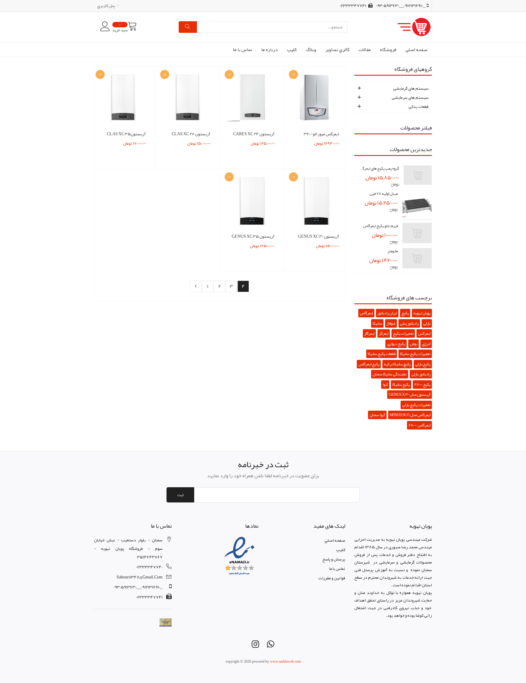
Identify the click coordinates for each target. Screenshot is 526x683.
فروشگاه (388, 49)
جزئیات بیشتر (316, 148)
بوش (413, 344)
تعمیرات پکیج (403, 333)
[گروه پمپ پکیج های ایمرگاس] (418, 175)
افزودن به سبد (316, 139)
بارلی (426, 323)
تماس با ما (242, 49)
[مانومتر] (417, 258)
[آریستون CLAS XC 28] (187, 98)
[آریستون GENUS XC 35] (252, 201)
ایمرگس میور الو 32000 (321, 134)
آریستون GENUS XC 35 (253, 236)
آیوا (385, 384)
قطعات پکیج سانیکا (381, 354)
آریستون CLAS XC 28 (191, 134)
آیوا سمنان (377, 415)
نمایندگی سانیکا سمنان (390, 374)
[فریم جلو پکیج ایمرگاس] (417, 233)
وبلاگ (311, 49)
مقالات (365, 49)
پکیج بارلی (422, 364)
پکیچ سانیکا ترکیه (397, 364)
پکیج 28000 (422, 384)
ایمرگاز (369, 333)
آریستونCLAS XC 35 (126, 134)
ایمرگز (383, 333)
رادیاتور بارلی (420, 374)
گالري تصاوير (337, 49)
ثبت (180, 495)
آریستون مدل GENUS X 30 (409, 394)
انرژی (426, 344)
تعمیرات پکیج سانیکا (415, 354)
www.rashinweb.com (285, 661)
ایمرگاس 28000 (419, 425)
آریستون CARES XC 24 (254, 134)
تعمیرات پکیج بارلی (416, 405)
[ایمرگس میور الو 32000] (316, 98)
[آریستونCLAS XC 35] (123, 98)
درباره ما (269, 49)
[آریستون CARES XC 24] (252, 98)
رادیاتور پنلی (409, 323)
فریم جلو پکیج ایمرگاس (380, 226)
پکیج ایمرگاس (368, 364)
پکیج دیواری (396, 344)
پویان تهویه (421, 313)
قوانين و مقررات (331, 578)
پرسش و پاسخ (333, 559)
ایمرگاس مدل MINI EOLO (410, 415)
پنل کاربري (106, 5)
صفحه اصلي (416, 49)
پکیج (405, 313)
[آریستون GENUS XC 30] (316, 201)
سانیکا (377, 323)
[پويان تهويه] (390, 27)
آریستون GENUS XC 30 (318, 236)
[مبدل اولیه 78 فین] (417, 205)
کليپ (292, 49)
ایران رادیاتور (387, 313)
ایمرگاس (366, 313)
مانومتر (392, 251)
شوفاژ (391, 323)
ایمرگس (424, 333)
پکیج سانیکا (401, 384)
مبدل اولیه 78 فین (384, 194)
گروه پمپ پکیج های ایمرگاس (379, 168)
